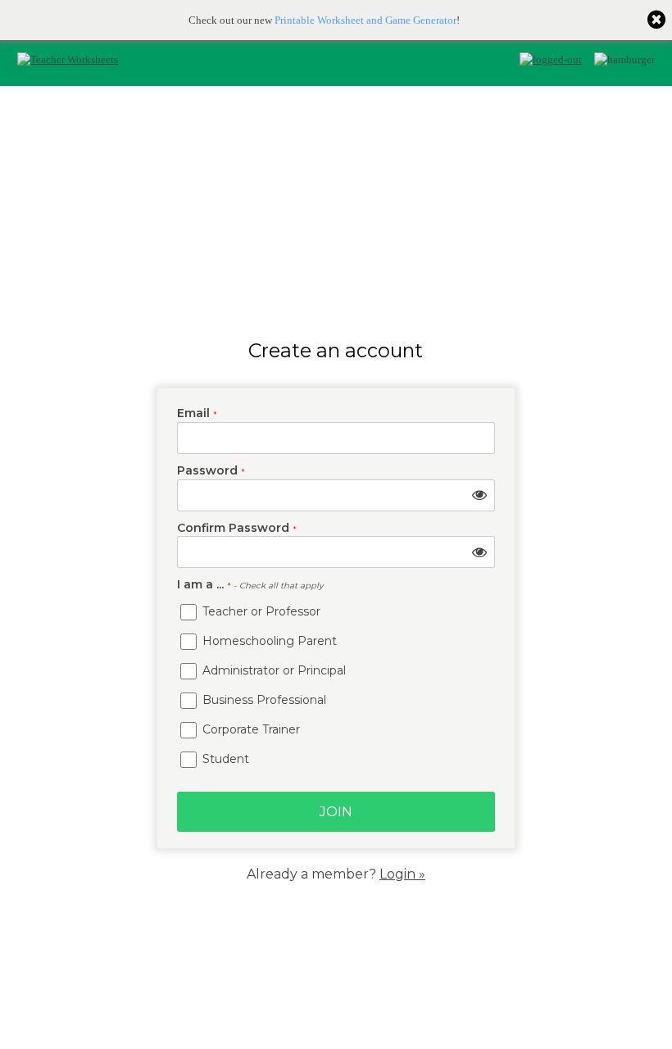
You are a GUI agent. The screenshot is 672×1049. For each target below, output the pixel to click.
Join (336, 812)
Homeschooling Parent (268, 640)
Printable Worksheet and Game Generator (365, 20)
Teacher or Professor (259, 611)
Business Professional (262, 700)
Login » (402, 874)
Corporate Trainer (249, 729)
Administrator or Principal (272, 670)
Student (224, 759)
